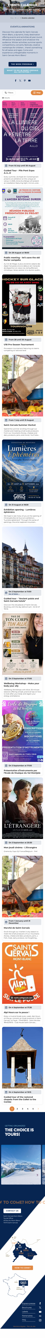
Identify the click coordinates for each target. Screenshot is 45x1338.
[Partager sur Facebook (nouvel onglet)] (15, 80)
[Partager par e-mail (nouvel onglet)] (29, 80)
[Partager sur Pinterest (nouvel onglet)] (25, 80)
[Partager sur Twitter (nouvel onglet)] (20, 80)
